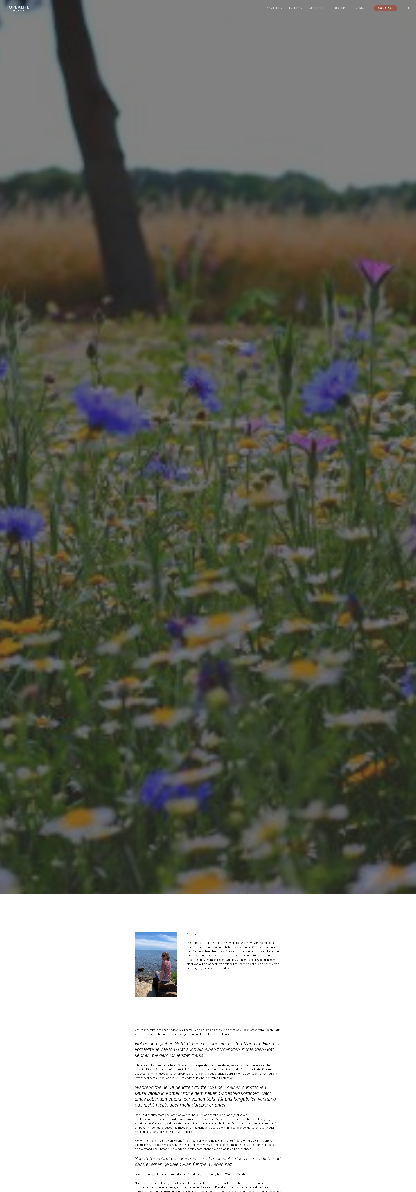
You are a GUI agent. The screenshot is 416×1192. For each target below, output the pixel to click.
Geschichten (208, 515)
